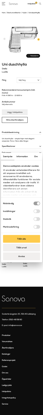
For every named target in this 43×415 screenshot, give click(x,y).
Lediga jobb (7, 385)
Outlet (4, 366)
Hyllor (24, 13)
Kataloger (6, 354)
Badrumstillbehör (14, 13)
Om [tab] (36, 156)
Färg (4, 80)
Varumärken (7, 341)
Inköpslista (6, 391)
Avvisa (21, 256)
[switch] (36, 211)
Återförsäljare (8, 348)
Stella (4, 68)
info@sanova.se (15, 325)
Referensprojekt (8, 360)
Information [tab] (22, 156)
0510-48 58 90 (15, 319)
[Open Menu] (3, 3)
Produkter (6, 335)
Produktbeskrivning (10, 132)
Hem (4, 13)
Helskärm (34, 56)
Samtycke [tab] (7, 156)
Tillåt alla (21, 239)
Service (5, 404)
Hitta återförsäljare (15, 120)
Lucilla (5, 71)
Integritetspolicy (9, 398)
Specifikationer (8, 146)
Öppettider (6, 379)
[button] (38, 39)
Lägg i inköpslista (14, 112)
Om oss (5, 372)
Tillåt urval (21, 247)
